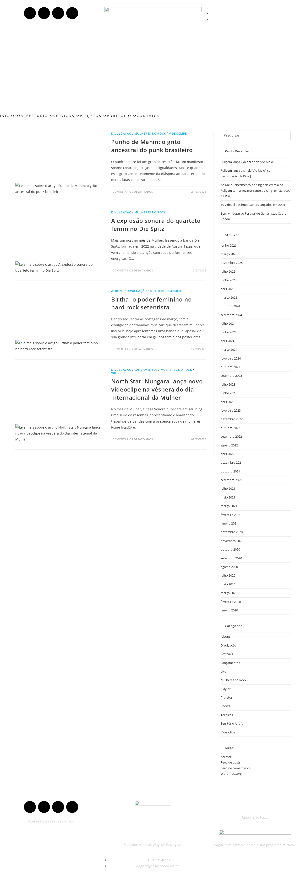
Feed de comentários (236, 768)
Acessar (226, 757)
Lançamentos (146, 370)
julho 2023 (228, 384)
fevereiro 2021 (231, 515)
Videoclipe (178, 134)
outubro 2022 (230, 428)
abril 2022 (227, 454)
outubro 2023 (230, 367)
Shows (225, 706)
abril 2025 (227, 289)
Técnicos (227, 715)
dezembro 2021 (232, 462)
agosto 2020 (229, 567)
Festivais (227, 654)
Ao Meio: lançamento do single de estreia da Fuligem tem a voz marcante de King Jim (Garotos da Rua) (255, 190)
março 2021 (229, 506)
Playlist (226, 689)
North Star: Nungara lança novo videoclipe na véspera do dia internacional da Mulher (157, 389)
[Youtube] (44, 13)
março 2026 (229, 254)
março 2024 (229, 349)
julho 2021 (228, 488)
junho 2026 (228, 245)
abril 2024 (227, 341)
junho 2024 (228, 332)
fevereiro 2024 (231, 358)
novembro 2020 (232, 541)
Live (223, 671)
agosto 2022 (229, 445)
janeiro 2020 (229, 610)
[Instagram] (72, 13)
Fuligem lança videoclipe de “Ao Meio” (247, 162)
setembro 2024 (231, 315)
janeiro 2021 (229, 523)
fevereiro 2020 (231, 601)
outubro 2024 (230, 306)
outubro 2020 (230, 549)
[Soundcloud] (58, 13)
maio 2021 (228, 497)
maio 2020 (228, 584)
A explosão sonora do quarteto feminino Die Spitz (156, 225)
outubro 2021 (230, 471)
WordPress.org (231, 773)
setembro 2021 (231, 480)
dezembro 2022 (232, 419)
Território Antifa (232, 723)
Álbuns (117, 291)
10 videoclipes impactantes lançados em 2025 (253, 204)
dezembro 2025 (232, 262)
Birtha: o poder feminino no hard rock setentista (151, 303)
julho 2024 (228, 323)
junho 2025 (228, 280)
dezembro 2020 (232, 532)
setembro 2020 (231, 558)
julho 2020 (228, 575)
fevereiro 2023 (231, 410)
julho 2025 (228, 271)
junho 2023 (228, 393)
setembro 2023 (231, 375)
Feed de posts (230, 762)
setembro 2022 (231, 436)
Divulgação (121, 134)
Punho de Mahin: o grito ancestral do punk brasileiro (152, 146)
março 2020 (229, 593)
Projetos (227, 697)
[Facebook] (30, 13)
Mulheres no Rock (150, 134)
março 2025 (229, 297)
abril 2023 (227, 402)
